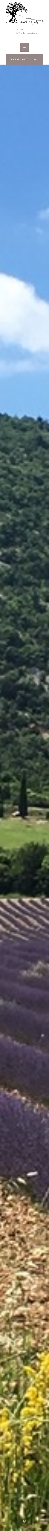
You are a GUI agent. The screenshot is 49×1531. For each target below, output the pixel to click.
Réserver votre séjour (24, 59)
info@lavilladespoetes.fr (25, 33)
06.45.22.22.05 (25, 29)
